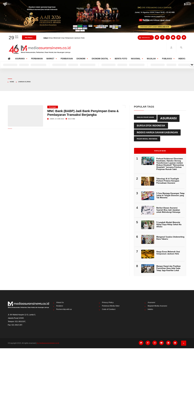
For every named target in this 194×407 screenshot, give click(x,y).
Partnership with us (64, 309)
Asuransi (20, 59)
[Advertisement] (97, 372)
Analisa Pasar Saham (145, 117)
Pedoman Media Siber (111, 306)
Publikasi (167, 59)
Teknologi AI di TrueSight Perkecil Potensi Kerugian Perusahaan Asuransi (167, 181)
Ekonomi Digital (100, 59)
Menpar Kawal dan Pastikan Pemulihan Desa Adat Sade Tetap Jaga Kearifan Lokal (168, 268)
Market (50, 59)
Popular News (160, 151)
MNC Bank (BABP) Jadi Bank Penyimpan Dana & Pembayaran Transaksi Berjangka (83, 112)
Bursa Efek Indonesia (151, 125)
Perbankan (37, 59)
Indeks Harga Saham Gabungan (157, 132)
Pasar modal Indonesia (147, 139)
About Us (60, 302)
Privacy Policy (108, 302)
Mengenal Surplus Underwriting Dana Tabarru (170, 238)
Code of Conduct (108, 309)
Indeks (181, 59)
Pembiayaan (67, 59)
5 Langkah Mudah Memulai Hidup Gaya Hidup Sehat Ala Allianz (168, 224)
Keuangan (52, 107)
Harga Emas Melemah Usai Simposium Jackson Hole (64, 38)
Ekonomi (81, 59)
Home (9, 58)
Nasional (135, 59)
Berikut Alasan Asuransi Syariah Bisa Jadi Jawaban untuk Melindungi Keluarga (168, 210)
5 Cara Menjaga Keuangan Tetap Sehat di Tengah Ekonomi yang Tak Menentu (170, 195)
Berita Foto (121, 59)
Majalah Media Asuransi (157, 306)
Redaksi (59, 306)
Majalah (151, 59)
